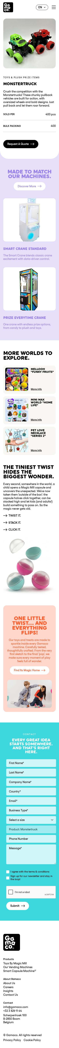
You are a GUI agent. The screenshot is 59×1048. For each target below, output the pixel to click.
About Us (9, 983)
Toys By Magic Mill (15, 963)
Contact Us (10, 995)
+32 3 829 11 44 (12, 1011)
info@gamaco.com (15, 1007)
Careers (8, 987)
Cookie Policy (32, 1040)
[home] (8, 7)
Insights (8, 991)
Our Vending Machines (17, 967)
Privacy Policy (12, 1040)
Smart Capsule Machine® (19, 971)
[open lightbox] (29, 43)
